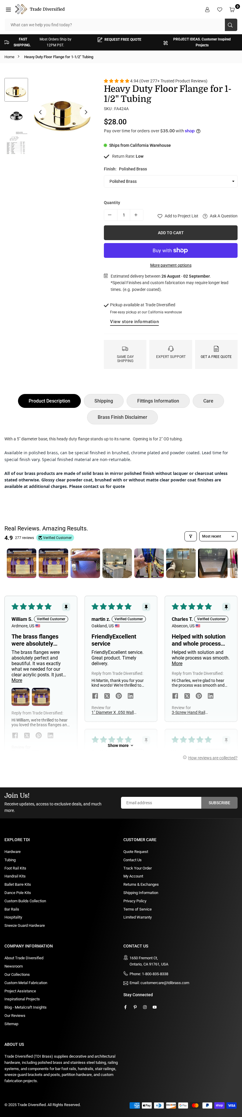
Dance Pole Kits (17, 892)
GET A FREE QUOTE (216, 357)
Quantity (112, 202)
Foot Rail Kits (15, 868)
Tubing (10, 860)
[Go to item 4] (117, 563)
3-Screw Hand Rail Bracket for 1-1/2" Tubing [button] (195, 712)
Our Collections (17, 974)
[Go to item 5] (149, 563)
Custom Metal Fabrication (25, 983)
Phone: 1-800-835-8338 (149, 974)
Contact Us (132, 860)
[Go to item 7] (213, 563)
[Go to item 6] (181, 563)
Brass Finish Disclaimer (122, 417)
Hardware (12, 851)
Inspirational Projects (22, 999)
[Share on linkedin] (50, 736)
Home (9, 57)
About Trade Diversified (23, 958)
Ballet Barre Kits (17, 884)
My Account (133, 876)
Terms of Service (137, 909)
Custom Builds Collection (25, 901)
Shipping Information (140, 892)
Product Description (49, 401)
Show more (118, 745)
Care (208, 401)
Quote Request (135, 851)
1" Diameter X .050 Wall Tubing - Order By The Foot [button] (112, 712)
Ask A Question (223, 216)
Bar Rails (11, 909)
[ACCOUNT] (208, 9)
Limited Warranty (137, 917)
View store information (134, 321)
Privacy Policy (134, 901)
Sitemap (11, 1024)
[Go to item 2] (53, 563)
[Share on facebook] (15, 736)
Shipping (103, 401)
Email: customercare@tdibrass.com (159, 983)
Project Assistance (20, 991)
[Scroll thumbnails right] (230, 563)
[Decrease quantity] (110, 215)
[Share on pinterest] (38, 736)
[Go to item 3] (85, 563)
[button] (9, 9)
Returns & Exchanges (141, 884)
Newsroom (13, 966)
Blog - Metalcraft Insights (25, 1007)
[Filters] (190, 536)
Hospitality (13, 917)
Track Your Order (137, 868)
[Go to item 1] (21, 563)
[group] (63, 110)
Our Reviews (14, 1015)
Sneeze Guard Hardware (24, 925)
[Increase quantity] (136, 215)
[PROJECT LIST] (220, 9)
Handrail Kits (15, 876)
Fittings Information (158, 401)
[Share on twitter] (26, 736)
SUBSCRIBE (219, 802)
